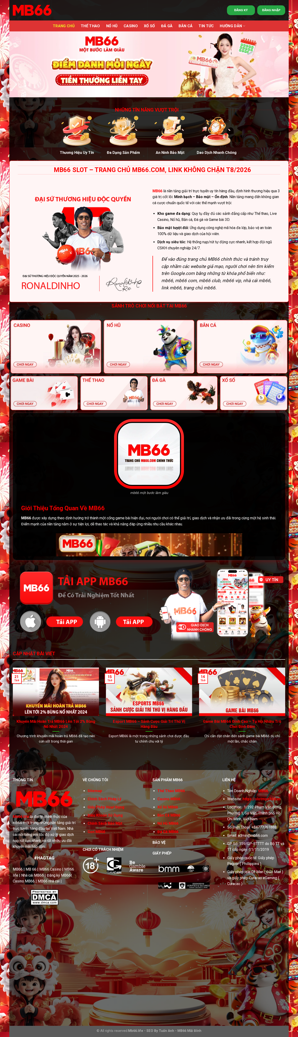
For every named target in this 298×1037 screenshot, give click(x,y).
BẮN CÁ (186, 26)
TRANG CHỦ (64, 26)
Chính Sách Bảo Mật (105, 823)
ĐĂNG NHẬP (271, 10)
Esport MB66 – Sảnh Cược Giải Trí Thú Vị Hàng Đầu (149, 724)
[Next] (277, 698)
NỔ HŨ (112, 26)
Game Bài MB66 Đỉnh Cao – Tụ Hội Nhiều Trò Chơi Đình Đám (242, 724)
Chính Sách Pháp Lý (104, 799)
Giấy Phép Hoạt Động (106, 807)
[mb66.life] (32, 10)
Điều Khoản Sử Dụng (105, 815)
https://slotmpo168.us (262, 799)
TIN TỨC (206, 26)
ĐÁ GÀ (167, 26)
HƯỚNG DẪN (231, 26)
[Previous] (21, 698)
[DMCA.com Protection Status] (44, 897)
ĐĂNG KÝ (241, 10)
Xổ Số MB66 (167, 807)
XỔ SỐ (149, 26)
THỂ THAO (90, 26)
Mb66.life (21, 816)
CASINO (131, 26)
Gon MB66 (96, 832)
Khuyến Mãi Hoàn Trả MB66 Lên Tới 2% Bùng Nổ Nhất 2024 (56, 724)
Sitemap (95, 791)
